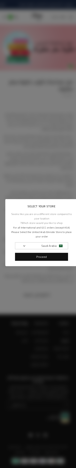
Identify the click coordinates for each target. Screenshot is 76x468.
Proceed (41, 256)
